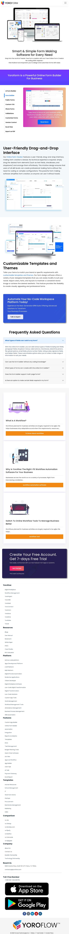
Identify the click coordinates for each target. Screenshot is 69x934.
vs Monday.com (10, 827)
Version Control (11, 122)
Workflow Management (12, 593)
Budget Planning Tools (12, 750)
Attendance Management (13, 708)
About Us (7, 848)
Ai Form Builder (10, 91)
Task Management (11, 746)
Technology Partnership (12, 858)
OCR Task (8, 767)
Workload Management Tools (14, 704)
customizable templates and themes (18, 275)
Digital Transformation (12, 691)
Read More (44, 122)
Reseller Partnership (11, 855)
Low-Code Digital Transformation (15, 687)
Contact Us (8, 852)
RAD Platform (9, 670)
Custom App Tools (10, 698)
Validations (9, 113)
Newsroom (8, 639)
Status (33, 933)
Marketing (8, 808)
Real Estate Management (13, 805)
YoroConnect (9, 607)
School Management (11, 788)
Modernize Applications (12, 677)
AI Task (7, 770)
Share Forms (9, 109)
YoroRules (8, 620)
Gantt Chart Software (12, 753)
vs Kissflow (8, 834)
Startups (7, 798)
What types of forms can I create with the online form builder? (27, 368)
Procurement (9, 802)
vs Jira (7, 820)
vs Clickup (8, 823)
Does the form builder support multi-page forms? (22, 374)
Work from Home (10, 795)
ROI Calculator (9, 652)
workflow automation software (34, 485)
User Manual (8, 635)
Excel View (9, 127)
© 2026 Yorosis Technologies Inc (19, 933)
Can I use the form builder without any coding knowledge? (25, 362)
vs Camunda (9, 837)
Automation (8, 729)
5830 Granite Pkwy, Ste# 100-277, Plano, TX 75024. (20, 866)
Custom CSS (9, 104)
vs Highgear (8, 841)
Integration (8, 732)
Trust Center (40, 933)
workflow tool (34, 537)
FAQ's (6, 646)
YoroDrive (8, 617)
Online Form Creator (15, 157)
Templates (8, 739)
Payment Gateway (11, 773)
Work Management (11, 701)
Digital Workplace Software (13, 684)
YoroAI (7, 624)
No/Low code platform (12, 660)
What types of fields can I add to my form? (21, 340)
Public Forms (10, 100)
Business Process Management (14, 711)
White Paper (8, 642)
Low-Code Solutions (11, 694)
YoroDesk (8, 603)
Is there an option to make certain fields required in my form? (27, 380)
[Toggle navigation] (65, 3)
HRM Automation (10, 715)
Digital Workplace (10, 590)
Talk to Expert (15, 317)
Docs (6, 743)
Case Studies (9, 649)
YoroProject (8, 596)
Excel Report (8, 777)
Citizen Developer (10, 681)
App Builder (8, 763)
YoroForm (8, 610)
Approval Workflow (10, 760)
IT (5, 791)
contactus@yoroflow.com (13, 869)
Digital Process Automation (13, 674)
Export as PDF (10, 131)
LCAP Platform (9, 667)
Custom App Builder (11, 722)
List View (7, 756)
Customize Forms (11, 118)
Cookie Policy (49, 933)
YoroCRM (8, 600)
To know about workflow (34, 433)
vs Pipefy (7, 830)
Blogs (6, 632)
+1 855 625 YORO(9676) (12, 880)
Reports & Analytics (11, 736)
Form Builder (9, 95)
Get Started (16, 568)
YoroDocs (8, 613)
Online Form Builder (11, 726)
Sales (6, 812)
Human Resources (10, 784)
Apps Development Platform (14, 663)
